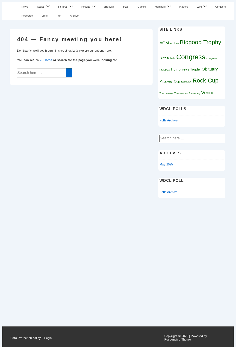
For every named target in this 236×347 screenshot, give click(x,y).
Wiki (199, 6)
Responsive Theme (177, 339)
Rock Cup (206, 80)
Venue (207, 92)
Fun (59, 15)
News (24, 6)
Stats (126, 6)
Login (48, 338)
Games (142, 6)
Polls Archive (168, 120)
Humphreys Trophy (186, 69)
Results (85, 6)
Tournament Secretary (187, 93)
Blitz (162, 58)
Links (45, 15)
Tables (40, 6)
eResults (109, 6)
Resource (27, 15)
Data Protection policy (25, 338)
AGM (164, 43)
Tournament (166, 93)
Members (160, 6)
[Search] (69, 72)
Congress (191, 57)
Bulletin (171, 58)
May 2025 (166, 164)
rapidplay (186, 81)
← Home (46, 60)
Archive (74, 15)
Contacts (220, 6)
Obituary (210, 69)
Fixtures (63, 6)
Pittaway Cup (169, 81)
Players (183, 6)
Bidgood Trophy (200, 42)
